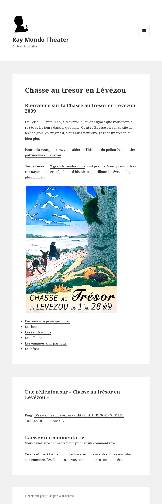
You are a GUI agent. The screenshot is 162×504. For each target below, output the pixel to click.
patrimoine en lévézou (43, 155)
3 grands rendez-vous (67, 166)
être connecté (54, 443)
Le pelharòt (34, 337)
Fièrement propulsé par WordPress (49, 496)
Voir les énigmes (50, 133)
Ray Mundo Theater (40, 39)
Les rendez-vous (38, 332)
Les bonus (33, 326)
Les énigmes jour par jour (46, 343)
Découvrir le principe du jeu (47, 321)
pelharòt (113, 149)
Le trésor (32, 348)
